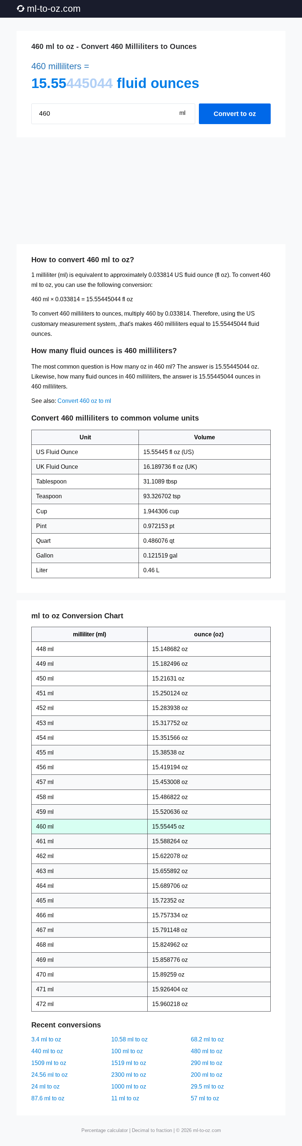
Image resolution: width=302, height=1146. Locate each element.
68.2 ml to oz (207, 1039)
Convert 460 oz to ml (84, 401)
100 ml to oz (127, 1051)
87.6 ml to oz (47, 1098)
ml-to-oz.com (54, 8)
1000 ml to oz (128, 1086)
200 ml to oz (206, 1075)
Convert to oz (235, 113)
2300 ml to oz (128, 1075)
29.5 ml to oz (207, 1086)
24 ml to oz (45, 1086)
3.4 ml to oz (46, 1039)
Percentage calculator (104, 1130)
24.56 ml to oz (49, 1075)
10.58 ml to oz (129, 1039)
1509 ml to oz (48, 1063)
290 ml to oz (206, 1063)
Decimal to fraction (152, 1130)
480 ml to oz (206, 1051)
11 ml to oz (125, 1098)
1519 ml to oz (128, 1063)
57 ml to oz (205, 1098)
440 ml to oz (47, 1051)
